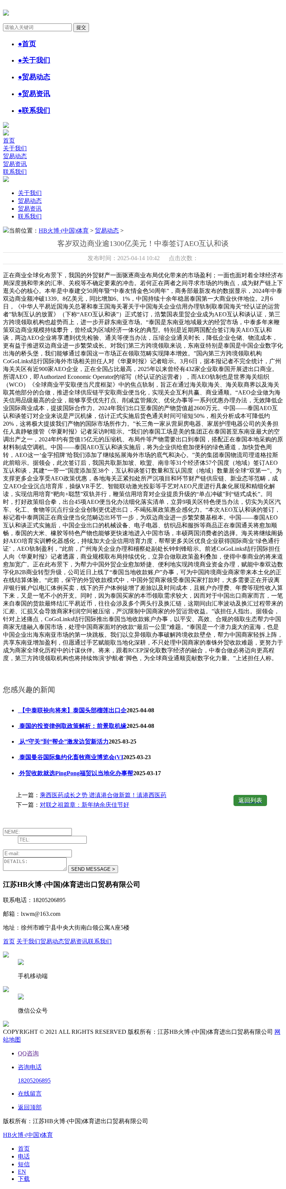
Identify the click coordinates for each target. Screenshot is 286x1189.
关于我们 (15, 148)
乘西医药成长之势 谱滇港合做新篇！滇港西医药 (103, 795)
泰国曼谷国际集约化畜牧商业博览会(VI (70, 757)
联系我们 (15, 172)
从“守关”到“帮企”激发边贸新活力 (63, 741)
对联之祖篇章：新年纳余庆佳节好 (84, 805)
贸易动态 (15, 156)
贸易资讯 (15, 164)
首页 (9, 140)
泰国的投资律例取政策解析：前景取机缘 (72, 726)
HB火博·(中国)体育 (64, 230)
